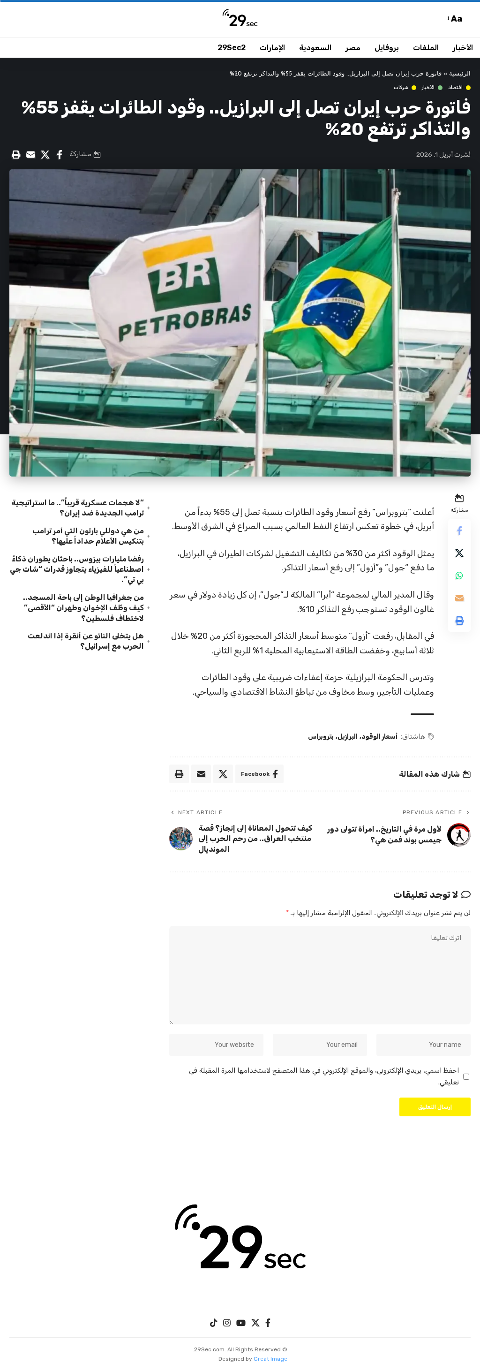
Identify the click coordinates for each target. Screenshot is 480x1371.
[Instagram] (227, 1323)
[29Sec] (240, 19)
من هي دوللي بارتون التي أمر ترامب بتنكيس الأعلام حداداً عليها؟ (88, 535)
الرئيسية (460, 74)
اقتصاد (455, 87)
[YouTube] (241, 1323)
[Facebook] (268, 1323)
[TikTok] (214, 1323)
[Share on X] (45, 154)
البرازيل (348, 737)
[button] (468, 19)
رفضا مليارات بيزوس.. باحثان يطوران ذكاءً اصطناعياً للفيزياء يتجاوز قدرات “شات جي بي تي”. (77, 569)
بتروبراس (321, 737)
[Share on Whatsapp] (459, 575)
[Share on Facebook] (59, 154)
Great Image (270, 1359)
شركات (401, 87)
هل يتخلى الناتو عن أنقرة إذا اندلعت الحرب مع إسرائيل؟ (86, 641)
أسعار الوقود (379, 737)
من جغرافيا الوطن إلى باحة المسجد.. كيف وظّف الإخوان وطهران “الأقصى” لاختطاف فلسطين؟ (83, 608)
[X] (255, 1323)
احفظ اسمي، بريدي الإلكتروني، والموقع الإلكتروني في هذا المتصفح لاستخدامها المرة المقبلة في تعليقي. (324, 1076)
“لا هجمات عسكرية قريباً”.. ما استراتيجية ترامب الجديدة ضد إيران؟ (77, 507)
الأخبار (428, 87)
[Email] (30, 154)
